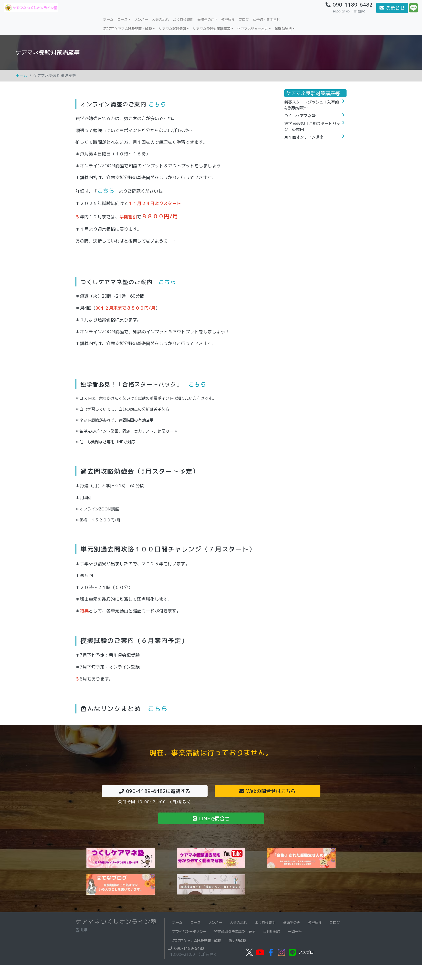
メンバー (141, 19)
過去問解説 (237, 940)
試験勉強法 (283, 28)
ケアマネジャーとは (252, 28)
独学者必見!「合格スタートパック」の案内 (312, 126)
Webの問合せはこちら (270, 791)
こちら (157, 104)
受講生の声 (205, 19)
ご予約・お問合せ (266, 19)
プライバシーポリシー (189, 931)
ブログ (244, 19)
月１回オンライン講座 (303, 137)
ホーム (109, 19)
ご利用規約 (271, 931)
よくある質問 (183, 19)
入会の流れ (160, 19)
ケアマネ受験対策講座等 (211, 28)
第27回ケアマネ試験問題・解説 (127, 28)
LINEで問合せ (214, 818)
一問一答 (295, 931)
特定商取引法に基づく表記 (234, 931)
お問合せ (395, 7)
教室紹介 (228, 19)
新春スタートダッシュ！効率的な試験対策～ (311, 105)
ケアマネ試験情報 (172, 28)
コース (122, 19)
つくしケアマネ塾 (300, 115)
